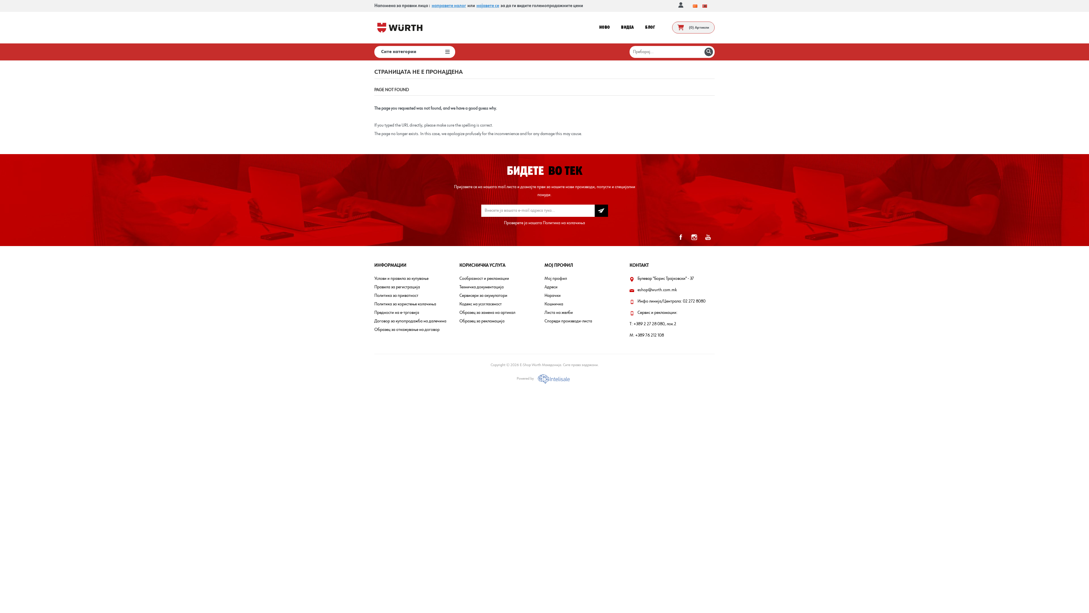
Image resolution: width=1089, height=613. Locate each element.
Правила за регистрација (397, 287)
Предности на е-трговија (396, 312)
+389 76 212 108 (649, 335)
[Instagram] (694, 237)
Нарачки (552, 295)
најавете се (487, 6)
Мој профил (555, 278)
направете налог (449, 6)
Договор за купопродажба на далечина (410, 321)
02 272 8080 (694, 301)
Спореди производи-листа (568, 321)
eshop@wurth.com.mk (657, 290)
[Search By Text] (708, 52)
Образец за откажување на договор (407, 330)
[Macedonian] (695, 6)
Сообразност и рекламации (484, 278)
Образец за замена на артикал (487, 312)
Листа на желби (558, 312)
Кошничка (553, 304)
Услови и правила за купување (401, 278)
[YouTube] (707, 237)
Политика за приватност (396, 295)
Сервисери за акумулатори (483, 295)
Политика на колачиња (564, 223)
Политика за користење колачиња (405, 304)
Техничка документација (481, 287)
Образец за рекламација (482, 321)
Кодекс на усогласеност (480, 304)
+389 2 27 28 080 (649, 324)
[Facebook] (680, 237)
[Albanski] (704, 6)
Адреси (551, 287)
